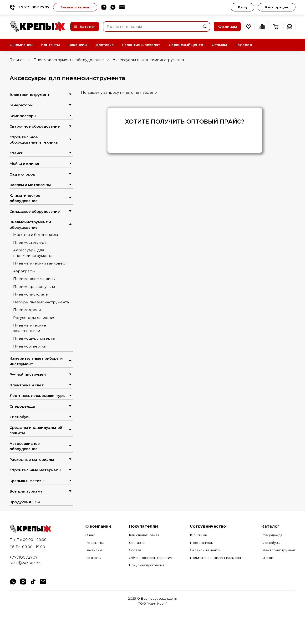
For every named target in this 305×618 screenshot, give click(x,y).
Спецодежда (22, 406)
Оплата (135, 550)
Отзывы (219, 44)
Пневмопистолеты (31, 294)
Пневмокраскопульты (34, 286)
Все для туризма (26, 491)
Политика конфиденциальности (217, 558)
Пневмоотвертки (29, 346)
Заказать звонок (75, 7)
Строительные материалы (35, 470)
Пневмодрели (27, 309)
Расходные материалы (32, 459)
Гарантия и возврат (141, 44)
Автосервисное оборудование (25, 446)
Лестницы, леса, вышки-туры (38, 395)
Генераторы (21, 105)
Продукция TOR (25, 502)
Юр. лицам (199, 535)
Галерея (243, 44)
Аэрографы (24, 271)
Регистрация (276, 7)
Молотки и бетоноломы (35, 234)
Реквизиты (94, 543)
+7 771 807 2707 (34, 7)
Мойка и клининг (26, 163)
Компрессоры (23, 116)
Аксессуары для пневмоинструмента (32, 253)
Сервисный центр (186, 44)
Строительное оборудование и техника (34, 140)
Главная (17, 59)
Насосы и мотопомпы (30, 184)
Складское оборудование (35, 211)
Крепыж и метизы (27, 480)
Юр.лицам (227, 26)
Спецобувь (20, 417)
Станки (16, 153)
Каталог (88, 26)
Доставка (104, 44)
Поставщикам (202, 543)
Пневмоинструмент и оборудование (68, 59)
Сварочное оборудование (35, 126)
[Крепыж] (38, 26)
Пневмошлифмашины (34, 278)
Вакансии (77, 44)
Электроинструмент (30, 94)
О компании (21, 44)
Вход (242, 7)
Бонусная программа (146, 565)
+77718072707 (24, 557)
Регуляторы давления (34, 317)
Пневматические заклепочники (29, 328)
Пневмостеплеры (30, 242)
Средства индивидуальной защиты (36, 430)
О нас (90, 535)
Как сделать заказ (144, 535)
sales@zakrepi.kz (25, 562)
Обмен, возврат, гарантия (150, 558)
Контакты (50, 44)
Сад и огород (22, 174)
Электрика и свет (27, 385)
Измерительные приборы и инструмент (36, 361)
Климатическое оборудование (25, 198)
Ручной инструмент (29, 374)
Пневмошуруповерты (34, 338)
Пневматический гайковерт (40, 263)
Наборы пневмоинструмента (41, 302)
